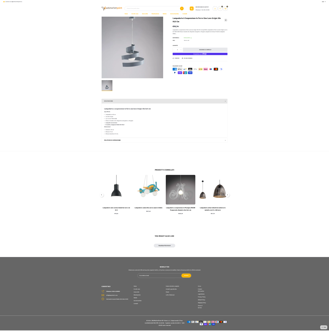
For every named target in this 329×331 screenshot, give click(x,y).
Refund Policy (201, 300)
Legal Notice (201, 294)
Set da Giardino (138, 300)
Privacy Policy (201, 297)
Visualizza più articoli (165, 245)
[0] (220, 8)
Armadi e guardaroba (171, 289)
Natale (135, 297)
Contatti (184, 14)
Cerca (199, 286)
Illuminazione (137, 295)
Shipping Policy (202, 302)
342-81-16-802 (205, 10)
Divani (167, 292)
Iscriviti (186, 275)
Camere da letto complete (172, 286)
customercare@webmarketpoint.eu (13, 1)
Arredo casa (137, 289)
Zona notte (136, 292)
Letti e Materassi (170, 295)
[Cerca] (182, 8)
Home (126, 14)
